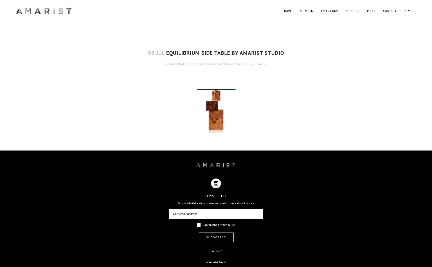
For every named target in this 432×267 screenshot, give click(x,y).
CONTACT (216, 251)
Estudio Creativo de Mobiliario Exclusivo (223, 64)
